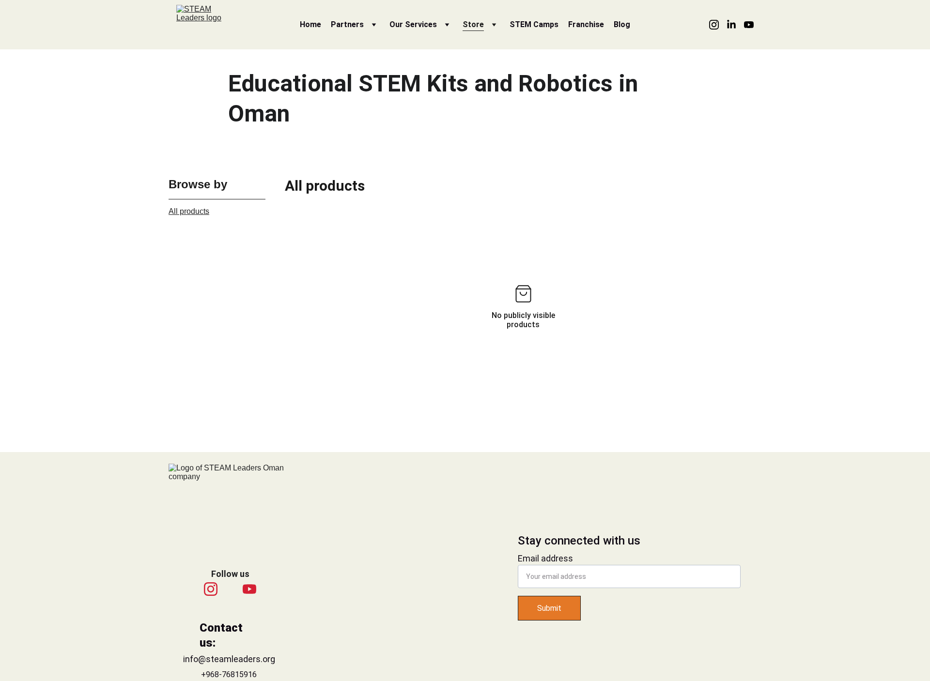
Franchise (586, 24)
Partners (347, 24)
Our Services (413, 24)
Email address (545, 558)
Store (473, 24)
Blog (622, 24)
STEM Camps (534, 24)
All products (189, 211)
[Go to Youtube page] (749, 25)
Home (310, 24)
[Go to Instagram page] (718, 25)
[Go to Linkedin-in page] (735, 25)
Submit (549, 608)
